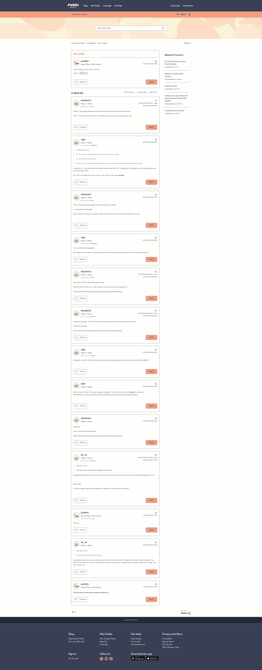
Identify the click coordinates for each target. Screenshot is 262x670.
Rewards (103, 641)
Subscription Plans (76, 638)
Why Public (95, 6)
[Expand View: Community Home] (88, 14)
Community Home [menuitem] (79, 14)
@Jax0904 (124, 168)
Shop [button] (71, 634)
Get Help (118, 6)
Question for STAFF (171, 86)
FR (177, 14)
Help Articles (136, 638)
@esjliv (117, 154)
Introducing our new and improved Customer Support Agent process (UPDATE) (176, 98)
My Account (188, 6)
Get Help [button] (136, 634)
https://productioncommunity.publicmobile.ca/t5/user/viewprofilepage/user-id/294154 (109, 394)
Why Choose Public (108, 638)
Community (175, 6)
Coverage (107, 6)
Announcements (170, 79)
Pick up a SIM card (76, 641)
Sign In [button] (72, 653)
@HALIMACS (80, 150)
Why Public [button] (106, 634)
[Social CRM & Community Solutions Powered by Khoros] (185, 612)
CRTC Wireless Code (170, 647)
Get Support (91, 43)
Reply (151, 82)
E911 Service (167, 644)
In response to (88, 106)
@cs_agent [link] (102, 43)
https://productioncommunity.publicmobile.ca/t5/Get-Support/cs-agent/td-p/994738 (120, 360)
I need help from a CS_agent (174, 110)
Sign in (183, 14)
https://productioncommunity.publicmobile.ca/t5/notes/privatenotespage (97, 291)
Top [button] (75, 612)
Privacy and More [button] (172, 634)
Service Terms (168, 641)
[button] (75, 82)
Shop (86, 6)
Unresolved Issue (138, 644)
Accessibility (167, 638)
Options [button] (187, 43)
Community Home (77, 43)
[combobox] (131, 28)
